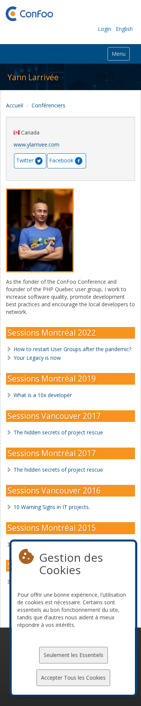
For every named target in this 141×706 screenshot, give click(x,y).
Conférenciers (48, 105)
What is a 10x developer (43, 395)
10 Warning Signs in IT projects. (52, 506)
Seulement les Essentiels (73, 655)
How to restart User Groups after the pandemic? (72, 349)
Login (104, 28)
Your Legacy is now (37, 357)
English (124, 28)
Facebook (61, 160)
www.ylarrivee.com (36, 144)
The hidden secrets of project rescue (58, 432)
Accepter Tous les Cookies (73, 677)
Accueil (14, 105)
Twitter (24, 160)
